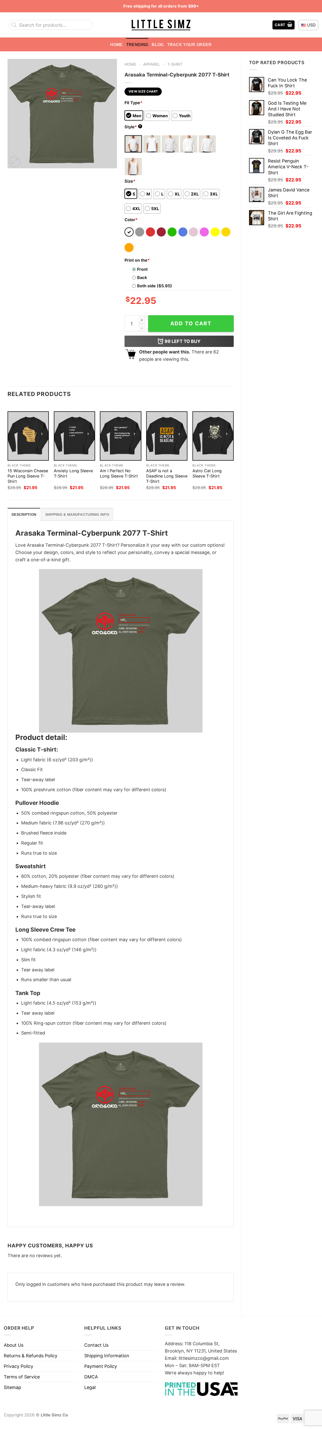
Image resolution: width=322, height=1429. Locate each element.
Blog (158, 44)
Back (142, 277)
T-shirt (175, 64)
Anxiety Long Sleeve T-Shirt (73, 473)
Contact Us (96, 1345)
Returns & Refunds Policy (30, 1355)
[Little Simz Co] (161, 25)
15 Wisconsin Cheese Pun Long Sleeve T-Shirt (28, 476)
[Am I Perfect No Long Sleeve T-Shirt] (120, 436)
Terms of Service (22, 1376)
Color (131, 219)
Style (133, 126)
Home (116, 44)
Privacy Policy (18, 1366)
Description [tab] (24, 514)
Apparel (151, 64)
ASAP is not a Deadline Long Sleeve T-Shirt (166, 476)
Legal (90, 1387)
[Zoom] (14, 161)
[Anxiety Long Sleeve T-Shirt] (74, 436)
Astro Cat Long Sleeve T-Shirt (207, 473)
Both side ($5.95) (154, 285)
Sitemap (12, 1387)
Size (130, 181)
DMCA (91, 1376)
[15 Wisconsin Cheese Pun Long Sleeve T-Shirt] (28, 436)
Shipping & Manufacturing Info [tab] (77, 514)
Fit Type (133, 102)
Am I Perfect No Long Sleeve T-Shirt (119, 473)
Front (142, 269)
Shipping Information (106, 1355)
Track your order (189, 44)
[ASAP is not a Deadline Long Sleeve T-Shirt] (167, 436)
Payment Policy (100, 1366)
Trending (137, 44)
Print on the (137, 260)
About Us (13, 1345)
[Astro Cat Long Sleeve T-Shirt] (213, 436)
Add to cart (191, 323)
